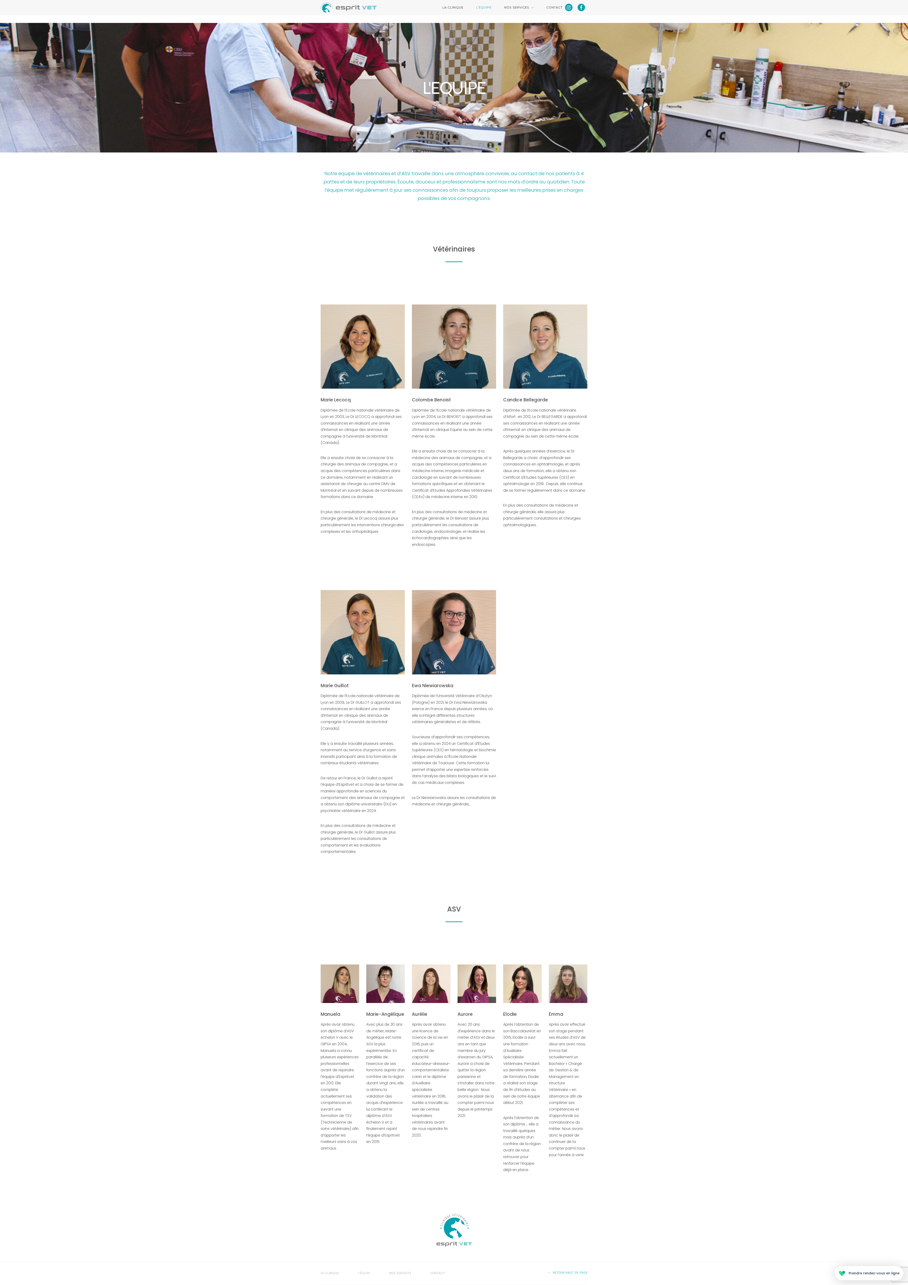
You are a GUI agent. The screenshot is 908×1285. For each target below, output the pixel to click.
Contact (554, 7)
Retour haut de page (570, 1273)
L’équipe (484, 7)
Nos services (516, 7)
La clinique (452, 7)
